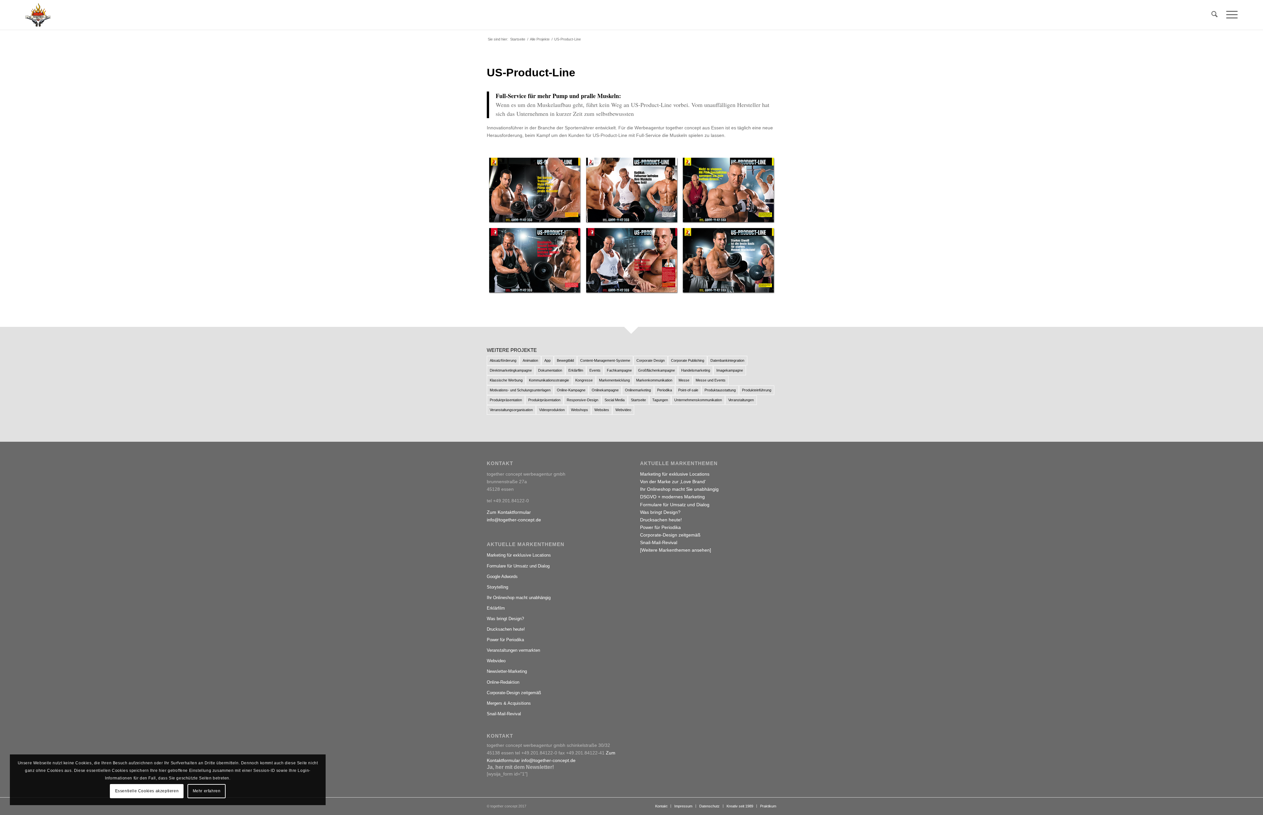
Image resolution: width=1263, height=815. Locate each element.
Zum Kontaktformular (509, 512)
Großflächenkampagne (656, 370)
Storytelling (497, 587)
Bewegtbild (565, 360)
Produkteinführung (756, 390)
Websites (601, 410)
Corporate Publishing (687, 360)
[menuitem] (1214, 15)
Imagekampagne (729, 370)
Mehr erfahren (207, 791)
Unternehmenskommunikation (698, 400)
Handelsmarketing (695, 370)
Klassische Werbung (506, 380)
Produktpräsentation (506, 400)
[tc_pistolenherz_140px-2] (38, 15)
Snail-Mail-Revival (504, 713)
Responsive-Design (582, 400)
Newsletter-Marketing (507, 671)
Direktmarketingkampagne (511, 370)
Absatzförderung (503, 360)
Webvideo (623, 410)
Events (595, 370)
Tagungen (660, 400)
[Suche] (1214, 15)
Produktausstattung (720, 390)
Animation (530, 360)
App (547, 360)
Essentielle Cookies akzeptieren (147, 791)
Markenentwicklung (614, 380)
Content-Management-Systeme (605, 360)
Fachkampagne (619, 370)
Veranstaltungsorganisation (511, 410)
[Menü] (1230, 15)
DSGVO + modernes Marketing (672, 496)
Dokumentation (550, 370)
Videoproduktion (552, 410)
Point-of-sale (688, 390)
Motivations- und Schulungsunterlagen (520, 390)
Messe (684, 380)
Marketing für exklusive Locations (519, 555)
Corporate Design (650, 360)
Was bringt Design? (505, 618)
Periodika (664, 390)
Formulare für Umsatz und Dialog (518, 566)
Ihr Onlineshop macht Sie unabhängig (679, 489)
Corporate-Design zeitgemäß (514, 692)
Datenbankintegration (727, 360)
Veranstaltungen (741, 400)
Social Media (615, 400)
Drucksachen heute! (506, 629)
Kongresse (584, 380)
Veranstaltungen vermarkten (513, 650)
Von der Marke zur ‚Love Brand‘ (673, 481)
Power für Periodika (505, 639)
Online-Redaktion (503, 682)
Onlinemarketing (638, 390)
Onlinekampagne (605, 390)
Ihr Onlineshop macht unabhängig (519, 597)
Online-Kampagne (571, 390)
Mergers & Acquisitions (509, 703)
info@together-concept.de (514, 519)
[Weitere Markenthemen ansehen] (675, 550)
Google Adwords (502, 576)
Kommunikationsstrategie (549, 380)
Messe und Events (711, 380)
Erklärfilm (575, 370)
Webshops (579, 410)
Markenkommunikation (654, 380)
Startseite (638, 400)
